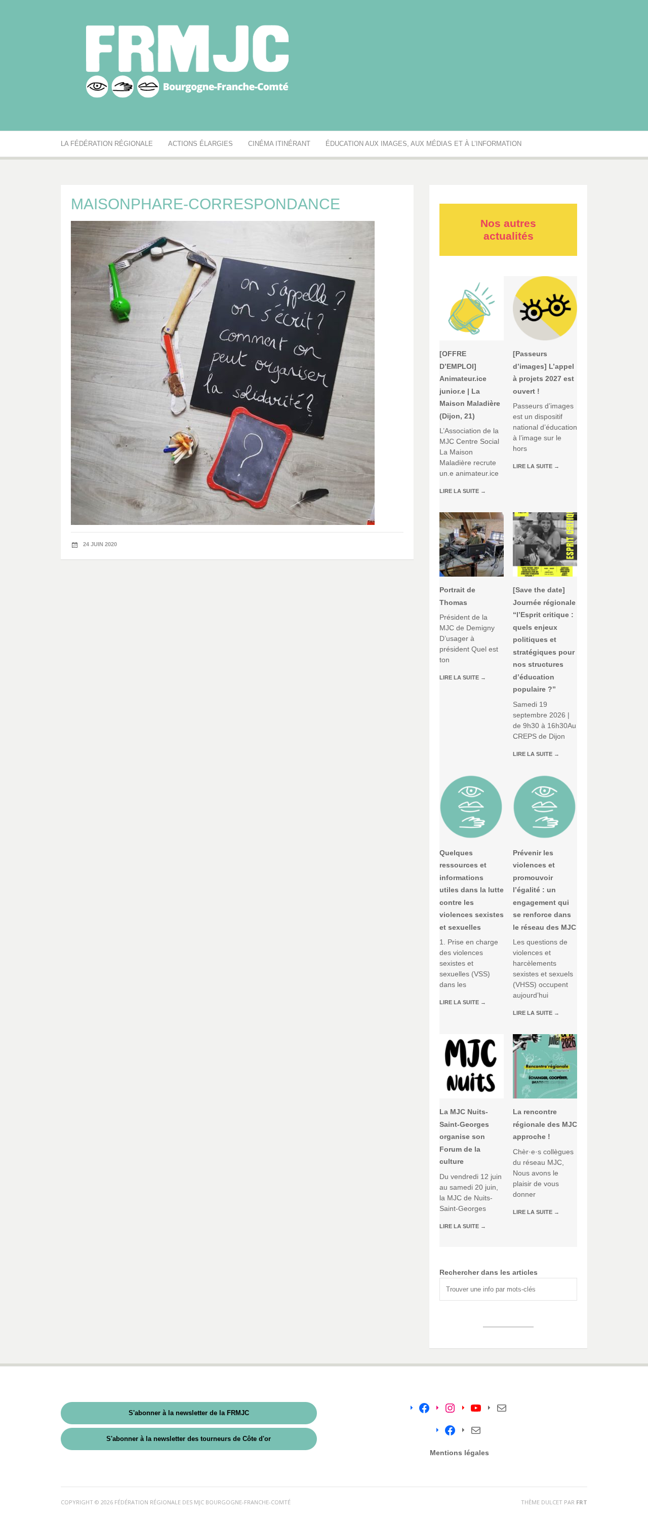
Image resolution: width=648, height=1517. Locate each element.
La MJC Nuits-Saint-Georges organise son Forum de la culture (464, 1136)
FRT (581, 1502)
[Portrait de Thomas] (471, 544)
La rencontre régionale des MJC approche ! (545, 1124)
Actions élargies (200, 143)
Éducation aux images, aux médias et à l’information (423, 143)
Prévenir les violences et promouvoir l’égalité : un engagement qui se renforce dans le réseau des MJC (544, 890)
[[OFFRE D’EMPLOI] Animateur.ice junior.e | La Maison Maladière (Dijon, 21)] (471, 308)
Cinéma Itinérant (279, 143)
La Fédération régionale (107, 143)
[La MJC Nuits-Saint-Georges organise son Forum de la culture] (471, 1066)
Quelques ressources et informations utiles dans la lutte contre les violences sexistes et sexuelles (471, 890)
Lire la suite (462, 491)
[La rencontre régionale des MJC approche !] (545, 1066)
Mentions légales (459, 1453)
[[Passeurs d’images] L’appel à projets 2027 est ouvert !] (545, 308)
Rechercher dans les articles (488, 1272)
